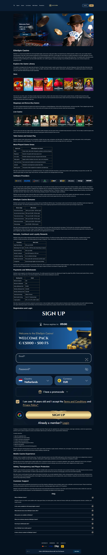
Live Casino (28, 5)
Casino (22, 5)
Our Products (45, 543)
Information (52, 543)
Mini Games (35, 5)
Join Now (25, 34)
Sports (18, 5)
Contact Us (63, 543)
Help (58, 543)
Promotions (41, 5)
